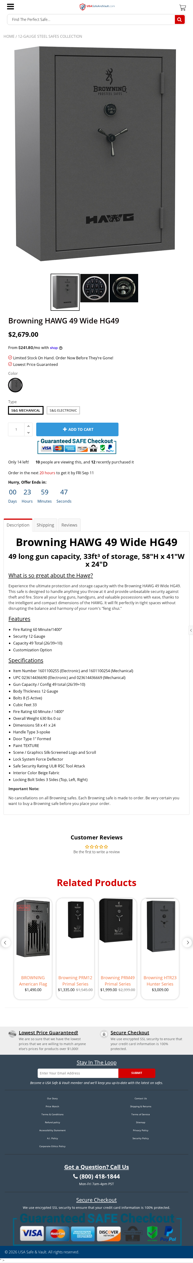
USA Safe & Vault (32, 1252)
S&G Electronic (63, 410)
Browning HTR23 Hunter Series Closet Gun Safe (160, 981)
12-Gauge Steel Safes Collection (50, 36)
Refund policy (52, 1122)
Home (9, 36)
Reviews (69, 525)
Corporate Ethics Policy (52, 1146)
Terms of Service (140, 1114)
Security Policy (141, 1138)
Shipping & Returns (140, 1106)
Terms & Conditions (52, 1114)
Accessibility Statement (52, 1130)
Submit (136, 1073)
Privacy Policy (140, 1130)
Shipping (45, 525)
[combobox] (96, 19)
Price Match (52, 1106)
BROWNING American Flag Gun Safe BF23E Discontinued (32, 981)
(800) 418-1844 (100, 1176)
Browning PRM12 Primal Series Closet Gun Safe (75, 981)
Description (18, 525)
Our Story (52, 1098)
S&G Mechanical (25, 410)
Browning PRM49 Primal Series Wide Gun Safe (118, 981)
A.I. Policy (52, 1138)
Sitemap (140, 1122)
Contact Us (141, 1098)
